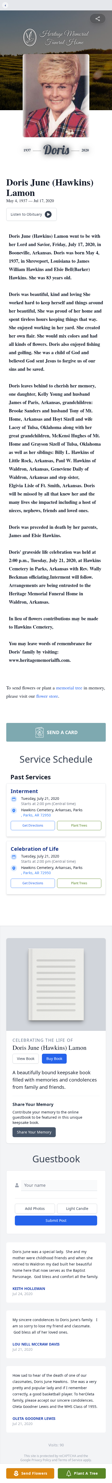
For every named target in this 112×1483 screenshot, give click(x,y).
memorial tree (69, 687)
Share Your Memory (34, 1132)
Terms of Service (70, 1460)
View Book (25, 1058)
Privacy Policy (41, 1460)
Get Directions (32, 825)
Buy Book (54, 1058)
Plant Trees (79, 825)
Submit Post (56, 1220)
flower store (47, 696)
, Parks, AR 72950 (36, 815)
